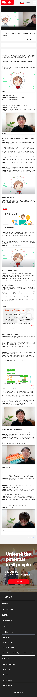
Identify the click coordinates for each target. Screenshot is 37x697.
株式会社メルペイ (8, 632)
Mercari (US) (6, 637)
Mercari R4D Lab (7, 680)
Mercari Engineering (9, 664)
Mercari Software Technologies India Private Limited (18, 653)
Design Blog (6, 669)
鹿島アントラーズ (8, 642)
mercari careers (7, 620)
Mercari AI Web (7, 685)
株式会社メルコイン (8, 647)
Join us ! (18, 582)
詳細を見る (32, 325)
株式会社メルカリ (8, 609)
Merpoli (5, 675)
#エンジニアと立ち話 (6, 45)
